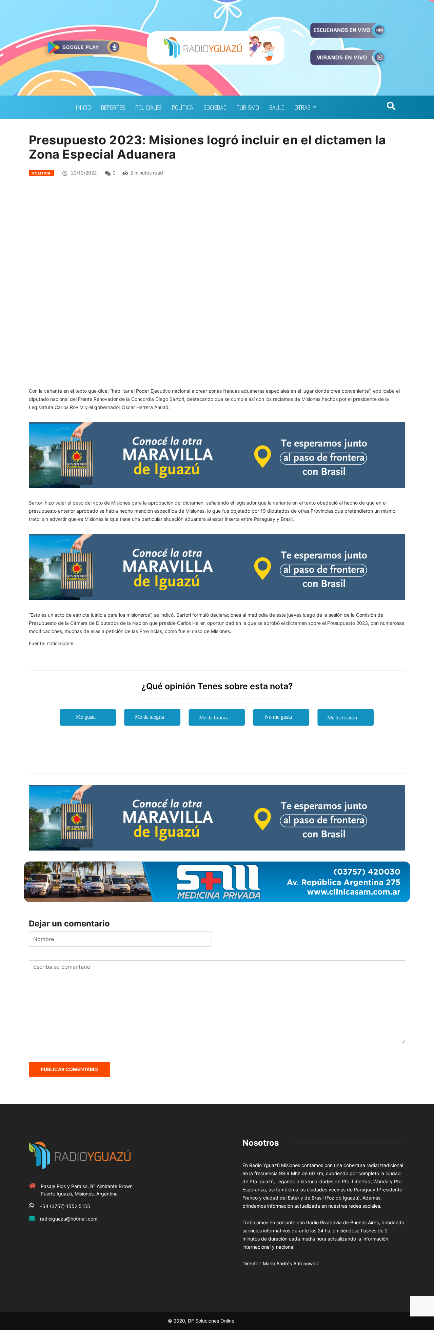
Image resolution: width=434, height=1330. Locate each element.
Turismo (248, 107)
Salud (276, 107)
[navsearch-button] (391, 107)
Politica (41, 173)
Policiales (148, 107)
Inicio (83, 107)
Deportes (113, 107)
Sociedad (214, 107)
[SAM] (217, 881)
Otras (303, 107)
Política (182, 107)
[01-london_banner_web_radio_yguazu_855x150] (217, 454)
